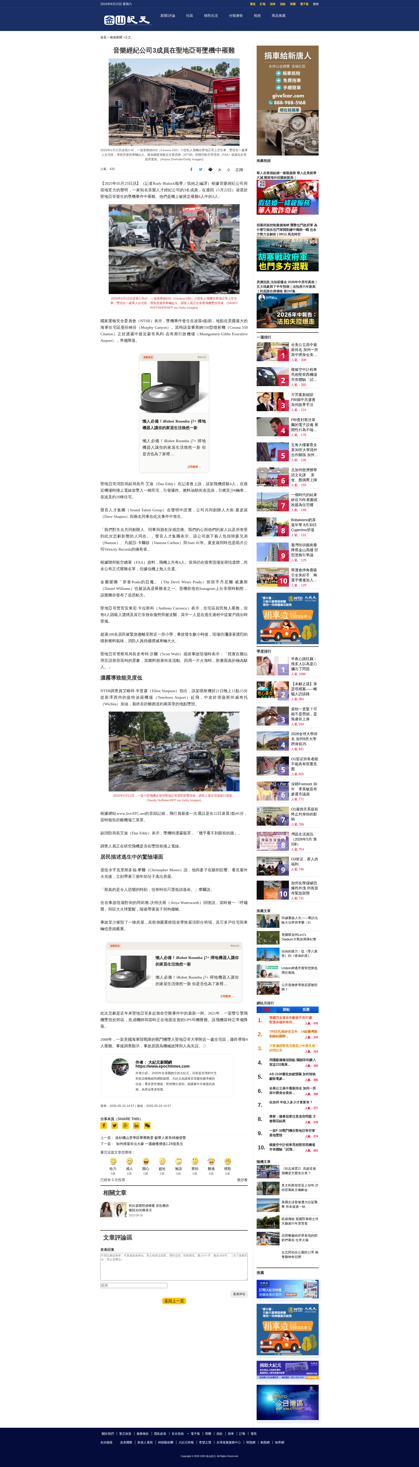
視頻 (257, 15)
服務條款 (143, 1433)
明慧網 (250, 1442)
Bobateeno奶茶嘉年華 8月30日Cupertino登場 (304, 525)
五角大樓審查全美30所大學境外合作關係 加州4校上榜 (304, 450)
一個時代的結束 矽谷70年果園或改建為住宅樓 (304, 500)
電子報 (304, 4)
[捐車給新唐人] (288, 154)
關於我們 (108, 1433)
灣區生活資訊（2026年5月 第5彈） (304, 839)
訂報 (263, 4)
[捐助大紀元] (288, 1378)
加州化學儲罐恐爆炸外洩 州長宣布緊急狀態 (304, 888)
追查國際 (126, 1442)
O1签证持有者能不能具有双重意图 (304, 764)
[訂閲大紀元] (288, 1297)
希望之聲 (205, 1442)
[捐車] (288, 643)
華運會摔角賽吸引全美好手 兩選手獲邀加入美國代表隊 (304, 575)
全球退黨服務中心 (228, 1442)
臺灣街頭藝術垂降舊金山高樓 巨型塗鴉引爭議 (304, 550)
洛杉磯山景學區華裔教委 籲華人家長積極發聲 (150, 1138)
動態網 (265, 1442)
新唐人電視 (145, 1442)
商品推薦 (279, 15)
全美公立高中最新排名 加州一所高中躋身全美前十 (304, 350)
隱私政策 (160, 1433)
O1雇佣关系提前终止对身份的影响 (304, 814)
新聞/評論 (167, 15)
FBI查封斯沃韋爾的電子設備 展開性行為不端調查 (304, 425)
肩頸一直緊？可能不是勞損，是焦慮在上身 (304, 714)
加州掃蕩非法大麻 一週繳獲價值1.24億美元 (149, 1144)
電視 (253, 4)
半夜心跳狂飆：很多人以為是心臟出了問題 (304, 664)
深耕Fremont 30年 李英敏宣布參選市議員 (304, 789)
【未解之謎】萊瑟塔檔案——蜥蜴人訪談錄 (304, 689)
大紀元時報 (186, 1442)
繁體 (316, 4)
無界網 (279, 1442)
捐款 (283, 4)
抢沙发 (242, 1180)
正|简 (239, 170)
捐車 (273, 4)
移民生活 (211, 15)
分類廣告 (236, 15)
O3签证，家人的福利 (304, 861)
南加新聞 (116, 37)
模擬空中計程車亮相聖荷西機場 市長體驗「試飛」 (304, 375)
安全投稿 (178, 1433)
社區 (189, 15)
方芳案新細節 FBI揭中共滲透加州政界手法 (303, 400)
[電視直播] (288, 1419)
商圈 (293, 4)
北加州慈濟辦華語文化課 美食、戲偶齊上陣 (304, 475)
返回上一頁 (174, 1301)
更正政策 (125, 1433)
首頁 (103, 37)
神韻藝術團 (165, 1442)
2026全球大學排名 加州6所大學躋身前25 (304, 739)
